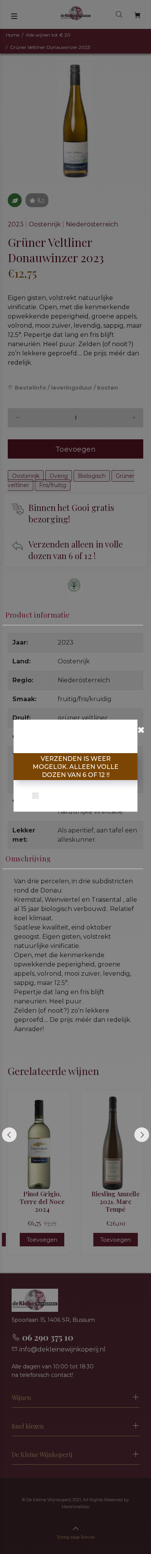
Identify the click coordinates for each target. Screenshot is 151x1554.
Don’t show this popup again (80, 796)
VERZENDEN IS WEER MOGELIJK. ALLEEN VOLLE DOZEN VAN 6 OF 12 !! (75, 767)
